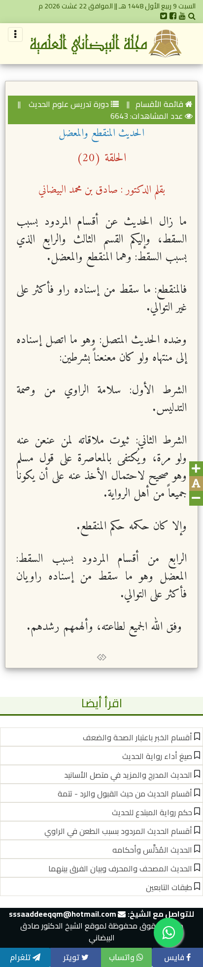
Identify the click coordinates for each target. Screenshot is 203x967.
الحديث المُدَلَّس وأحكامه (152, 850)
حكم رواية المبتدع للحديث (152, 812)
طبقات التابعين (169, 887)
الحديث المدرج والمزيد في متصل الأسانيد (128, 775)
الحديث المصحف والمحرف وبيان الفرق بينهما (120, 868)
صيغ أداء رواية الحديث (157, 756)
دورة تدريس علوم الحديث (68, 104)
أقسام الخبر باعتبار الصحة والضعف (137, 737)
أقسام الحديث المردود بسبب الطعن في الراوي (118, 831)
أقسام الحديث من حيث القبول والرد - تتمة (125, 793)
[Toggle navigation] (15, 34)
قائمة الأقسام (159, 104)
